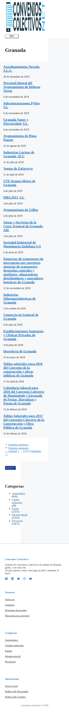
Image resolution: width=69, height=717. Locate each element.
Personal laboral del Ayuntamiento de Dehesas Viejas (21, 86)
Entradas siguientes (18, 448)
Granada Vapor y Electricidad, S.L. (15, 121)
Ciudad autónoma (17, 501)
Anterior (11, 451)
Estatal (15, 508)
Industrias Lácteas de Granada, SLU (18, 154)
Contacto (9, 605)
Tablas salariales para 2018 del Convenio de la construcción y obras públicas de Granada (22, 369)
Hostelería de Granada (19, 351)
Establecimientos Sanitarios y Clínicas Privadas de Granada (23, 335)
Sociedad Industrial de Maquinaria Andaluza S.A (22, 244)
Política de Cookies (15, 697)
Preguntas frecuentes (16, 610)
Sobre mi (9, 599)
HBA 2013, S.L (13, 197)
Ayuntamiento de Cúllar (20, 209)
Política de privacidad (16, 691)
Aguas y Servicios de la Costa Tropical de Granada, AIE (23, 226)
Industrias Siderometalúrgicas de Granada (19, 298)
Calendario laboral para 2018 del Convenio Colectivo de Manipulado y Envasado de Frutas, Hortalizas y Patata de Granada (23, 395)
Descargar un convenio (17, 615)
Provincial (17, 520)
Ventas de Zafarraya (18, 168)
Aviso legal (11, 686)
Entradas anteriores (18, 444)
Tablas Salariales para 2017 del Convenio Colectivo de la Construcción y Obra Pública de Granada (23, 421)
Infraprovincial (19, 514)
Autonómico (18, 493)
